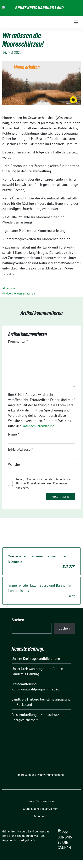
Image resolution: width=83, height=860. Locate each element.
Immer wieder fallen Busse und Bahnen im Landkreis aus (41, 590)
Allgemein (8, 288)
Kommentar (18, 341)
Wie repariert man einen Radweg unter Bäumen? (41, 561)
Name (13, 434)
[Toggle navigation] (76, 22)
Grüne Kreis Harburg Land (39, 7)
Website (14, 464)
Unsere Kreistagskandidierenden (36, 658)
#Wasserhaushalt (25, 293)
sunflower (32, 835)
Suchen (18, 620)
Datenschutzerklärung (38, 426)
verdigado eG (26, 840)
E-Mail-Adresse (20, 449)
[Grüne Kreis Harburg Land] (8, 8)
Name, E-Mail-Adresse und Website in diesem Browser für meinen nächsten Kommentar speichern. (43, 483)
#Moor (8, 293)
